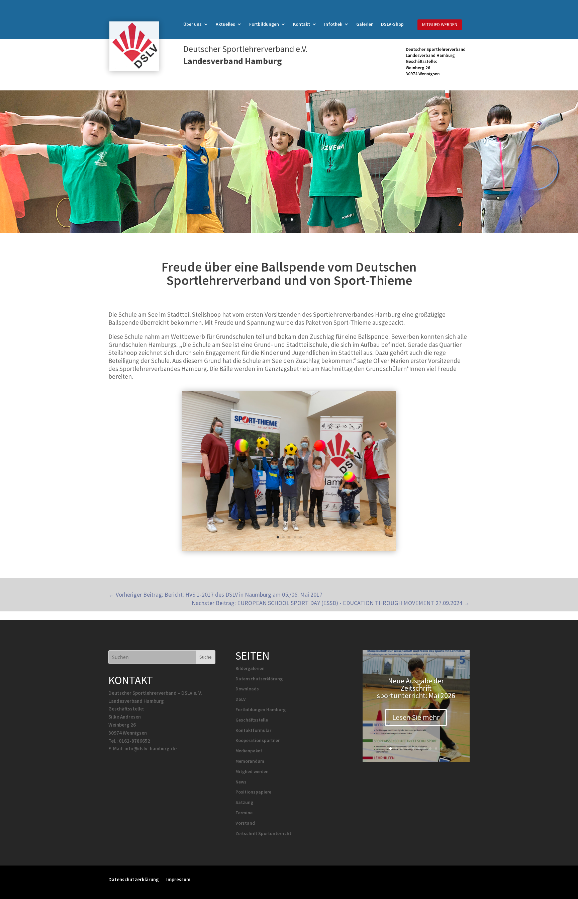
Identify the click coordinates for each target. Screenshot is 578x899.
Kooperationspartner (257, 740)
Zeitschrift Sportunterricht (263, 833)
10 (442, 748)
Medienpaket (248, 751)
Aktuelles (225, 24)
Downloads (247, 689)
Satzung (244, 802)
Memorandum (249, 761)
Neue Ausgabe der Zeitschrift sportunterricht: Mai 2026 (416, 688)
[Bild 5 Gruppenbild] (288, 550)
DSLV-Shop (392, 24)
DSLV (240, 699)
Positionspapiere (253, 792)
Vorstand (245, 823)
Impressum (178, 879)
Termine (244, 813)
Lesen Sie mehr (416, 717)
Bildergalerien (250, 668)
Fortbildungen (264, 24)
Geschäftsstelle (251, 720)
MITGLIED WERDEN (439, 24)
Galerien (365, 24)
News (241, 782)
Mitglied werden (252, 771)
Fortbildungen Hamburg (260, 709)
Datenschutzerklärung (259, 679)
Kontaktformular (253, 730)
